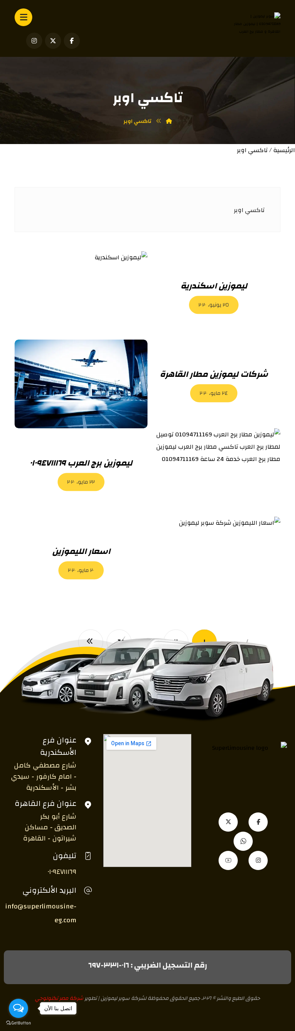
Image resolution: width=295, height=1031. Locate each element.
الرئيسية (284, 150)
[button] (72, 41)
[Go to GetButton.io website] (18, 1023)
